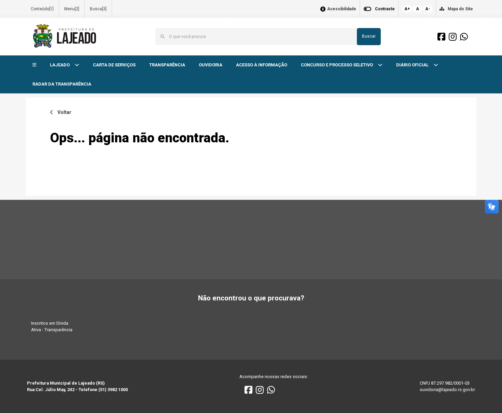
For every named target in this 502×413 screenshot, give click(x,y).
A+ (407, 9)
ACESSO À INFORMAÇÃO (261, 64)
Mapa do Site (460, 9)
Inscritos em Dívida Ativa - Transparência (51, 326)
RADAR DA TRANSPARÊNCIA (61, 84)
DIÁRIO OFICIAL (413, 64)
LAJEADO (60, 64)
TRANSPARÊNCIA (167, 64)
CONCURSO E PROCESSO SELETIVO (337, 64)
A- (427, 9)
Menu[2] (71, 9)
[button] (34, 65)
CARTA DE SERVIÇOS (114, 64)
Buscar (369, 36)
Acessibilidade (341, 9)
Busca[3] (98, 9)
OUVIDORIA (210, 64)
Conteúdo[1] (42, 9)
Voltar (62, 112)
